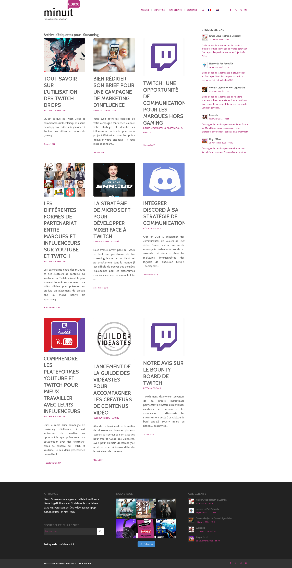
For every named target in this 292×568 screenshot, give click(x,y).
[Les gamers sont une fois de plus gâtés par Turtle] (126, 528)
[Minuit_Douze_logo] (62, 10)
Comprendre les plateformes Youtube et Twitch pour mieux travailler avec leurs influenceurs (62, 384)
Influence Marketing (55, 110)
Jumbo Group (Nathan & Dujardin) (225, 36)
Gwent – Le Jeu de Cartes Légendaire (227, 87)
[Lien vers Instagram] (240, 9)
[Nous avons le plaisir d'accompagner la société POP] (146, 528)
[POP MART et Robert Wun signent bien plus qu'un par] (166, 508)
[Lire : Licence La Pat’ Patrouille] (205, 65)
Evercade (213, 115)
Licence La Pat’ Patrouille (221, 63)
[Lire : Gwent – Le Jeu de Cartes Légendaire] (205, 89)
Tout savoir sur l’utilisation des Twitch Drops (60, 92)
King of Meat (215, 139)
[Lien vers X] (235, 9)
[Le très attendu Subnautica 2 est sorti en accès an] (166, 528)
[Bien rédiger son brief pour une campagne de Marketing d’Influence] (114, 55)
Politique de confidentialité (59, 544)
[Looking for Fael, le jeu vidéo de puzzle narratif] (146, 508)
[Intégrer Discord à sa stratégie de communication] (164, 180)
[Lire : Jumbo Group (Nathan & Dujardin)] (205, 37)
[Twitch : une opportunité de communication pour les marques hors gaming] (164, 57)
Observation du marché (106, 241)
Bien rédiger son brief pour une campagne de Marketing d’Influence (114, 92)
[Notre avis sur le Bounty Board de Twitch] (164, 337)
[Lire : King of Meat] (205, 141)
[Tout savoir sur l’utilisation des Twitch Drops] (64, 55)
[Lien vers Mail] (245, 9)
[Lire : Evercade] (205, 117)
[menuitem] (145, 10)
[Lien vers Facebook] (230, 9)
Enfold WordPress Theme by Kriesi (76, 563)
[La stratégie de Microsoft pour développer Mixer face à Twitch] (114, 180)
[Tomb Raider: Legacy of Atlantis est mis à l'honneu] (126, 508)
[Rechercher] (202, 10)
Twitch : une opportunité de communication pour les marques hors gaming (164, 103)
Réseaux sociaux (152, 228)
